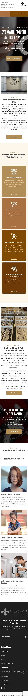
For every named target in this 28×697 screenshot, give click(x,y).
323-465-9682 (4, 676)
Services (3, 655)
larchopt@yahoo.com (7, 684)
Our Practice (4, 651)
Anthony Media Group (8, 695)
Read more (14, 137)
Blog (2, 659)
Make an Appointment (7, 663)
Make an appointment (19, 13)
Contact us (14, 432)
